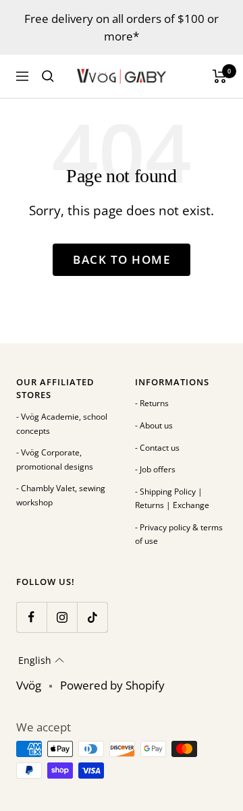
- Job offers (155, 469)
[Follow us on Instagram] (62, 617)
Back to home (121, 259)
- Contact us (157, 447)
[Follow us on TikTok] (92, 617)
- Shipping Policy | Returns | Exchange (172, 498)
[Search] (48, 76)
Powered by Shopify (112, 685)
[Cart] (220, 76)
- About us (154, 425)
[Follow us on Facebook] (31, 617)
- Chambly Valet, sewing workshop (60, 495)
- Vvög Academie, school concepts (61, 424)
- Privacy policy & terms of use (179, 534)
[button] (41, 660)
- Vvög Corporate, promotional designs (54, 459)
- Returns (152, 403)
